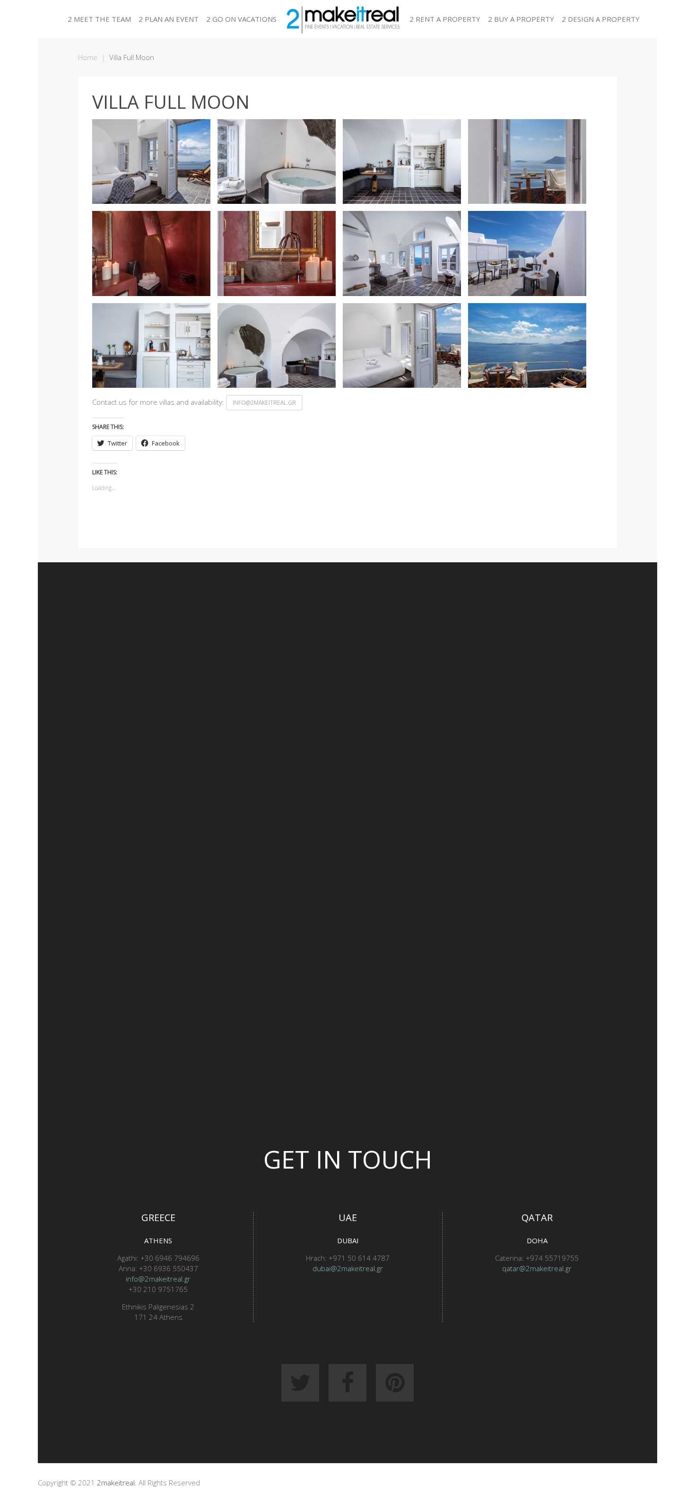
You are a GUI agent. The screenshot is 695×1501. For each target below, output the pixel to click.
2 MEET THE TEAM (99, 19)
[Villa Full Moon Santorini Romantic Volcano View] (402, 345)
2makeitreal (116, 1482)
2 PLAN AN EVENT (169, 19)
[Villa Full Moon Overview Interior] (276, 345)
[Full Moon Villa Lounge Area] (402, 161)
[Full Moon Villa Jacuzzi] (276, 161)
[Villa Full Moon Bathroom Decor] (276, 253)
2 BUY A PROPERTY (521, 19)
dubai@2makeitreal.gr (348, 1268)
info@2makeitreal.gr (264, 403)
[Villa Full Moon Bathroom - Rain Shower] (151, 253)
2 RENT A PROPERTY (444, 19)
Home (87, 57)
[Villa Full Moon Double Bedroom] (402, 253)
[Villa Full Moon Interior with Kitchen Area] (151, 345)
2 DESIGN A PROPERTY (601, 19)
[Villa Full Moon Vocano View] (527, 345)
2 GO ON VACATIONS (241, 19)
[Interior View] (527, 161)
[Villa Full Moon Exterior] (527, 253)
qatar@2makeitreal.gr (537, 1268)
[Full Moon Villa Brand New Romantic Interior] (151, 161)
